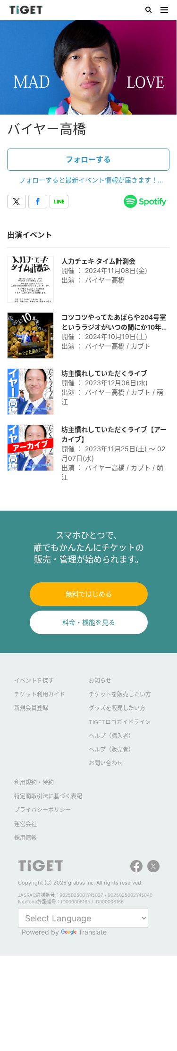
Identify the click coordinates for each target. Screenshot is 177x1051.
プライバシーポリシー (42, 809)
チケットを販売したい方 (120, 694)
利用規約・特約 (34, 782)
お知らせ (100, 680)
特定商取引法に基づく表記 (48, 796)
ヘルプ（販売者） (111, 749)
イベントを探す (34, 680)
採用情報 (25, 837)
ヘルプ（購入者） (111, 735)
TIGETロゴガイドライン (120, 722)
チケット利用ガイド (39, 694)
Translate (92, 932)
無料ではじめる (89, 594)
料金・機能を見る (88, 622)
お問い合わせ (106, 763)
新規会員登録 (31, 708)
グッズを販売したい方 (117, 708)
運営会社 (25, 824)
